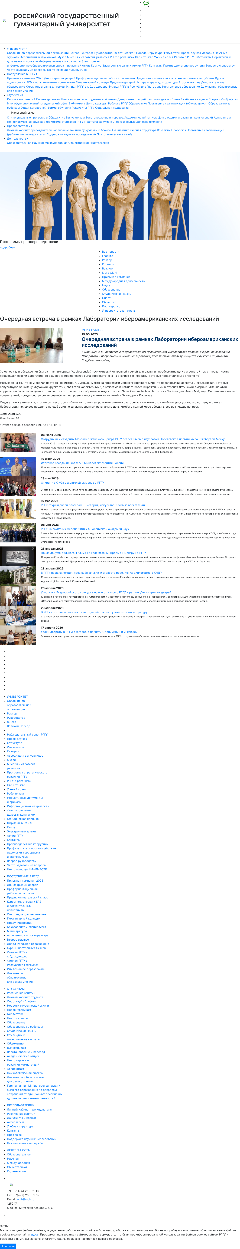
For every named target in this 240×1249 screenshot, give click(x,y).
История (208, 53)
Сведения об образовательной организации (38, 53)
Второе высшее (189, 82)
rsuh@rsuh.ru (25, 1199)
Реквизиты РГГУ (83, 107)
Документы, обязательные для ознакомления (130, 121)
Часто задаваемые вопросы (26, 69)
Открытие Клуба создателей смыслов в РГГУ (72, 482)
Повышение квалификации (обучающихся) (177, 103)
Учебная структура (143, 130)
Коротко (108, 264)
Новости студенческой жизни (28, 1005)
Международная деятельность (123, 281)
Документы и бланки (96, 130)
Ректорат (86, 53)
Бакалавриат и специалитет (26, 927)
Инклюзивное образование (181, 86)
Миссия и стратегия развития (88, 57)
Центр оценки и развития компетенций (185, 117)
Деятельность (17, 138)
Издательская (99, 142)
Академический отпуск (140, 117)
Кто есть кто (144, 57)
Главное (107, 256)
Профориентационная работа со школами (105, 78)
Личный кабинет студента (189, 99)
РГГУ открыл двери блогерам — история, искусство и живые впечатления (93, 505)
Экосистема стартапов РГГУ (63, 121)
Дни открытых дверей (59, 78)
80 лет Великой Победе (130, 53)
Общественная (78, 142)
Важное (107, 268)
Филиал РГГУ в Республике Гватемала (134, 86)
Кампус (96, 65)
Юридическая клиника (23, 818)
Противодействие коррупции (184, 65)
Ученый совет (163, 57)
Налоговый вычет (23, 112)
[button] (18, 200)
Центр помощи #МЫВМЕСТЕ (67, 69)
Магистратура (17, 931)
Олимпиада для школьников (27, 914)
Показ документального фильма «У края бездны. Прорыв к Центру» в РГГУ (93, 553)
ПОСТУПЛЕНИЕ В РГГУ (23, 876)
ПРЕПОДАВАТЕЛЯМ (20, 1105)
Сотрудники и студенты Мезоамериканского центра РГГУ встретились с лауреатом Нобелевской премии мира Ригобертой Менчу (133, 439)
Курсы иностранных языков (45, 86)
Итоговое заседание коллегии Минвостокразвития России (82, 463)
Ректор (75, 53)
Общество (109, 302)
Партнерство (111, 306)
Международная (56, 142)
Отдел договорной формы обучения (46, 107)
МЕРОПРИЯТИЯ (92, 330)
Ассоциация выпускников (38, 57)
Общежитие (56, 117)
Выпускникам (75, 117)
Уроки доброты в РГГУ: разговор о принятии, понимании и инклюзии (89, 632)
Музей (61, 57)
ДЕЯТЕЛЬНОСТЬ (18, 1150)
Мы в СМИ (109, 272)
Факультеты (171, 53)
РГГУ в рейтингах (122, 57)
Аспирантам (222, 117)
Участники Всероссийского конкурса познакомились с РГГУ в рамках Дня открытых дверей (106, 592)
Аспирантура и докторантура (157, 82)
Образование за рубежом (25, 1026)
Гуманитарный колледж (92, 82)
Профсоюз (178, 130)
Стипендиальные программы (27, 117)
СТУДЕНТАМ (16, 988)
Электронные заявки (116, 65)
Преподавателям (19, 126)
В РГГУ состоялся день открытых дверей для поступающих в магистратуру (94, 612)
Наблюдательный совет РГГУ (27, 734)
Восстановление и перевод (105, 117)
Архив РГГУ (140, 65)
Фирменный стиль (77, 65)
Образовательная (19, 142)
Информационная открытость (60, 61)
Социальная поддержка (112, 107)
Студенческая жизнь (116, 293)
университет (16, 48)
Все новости (110, 251)
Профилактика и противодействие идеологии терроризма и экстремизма (31, 852)
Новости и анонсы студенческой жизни (89, 99)
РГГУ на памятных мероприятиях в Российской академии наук (85, 529)
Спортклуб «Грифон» (223, 99)
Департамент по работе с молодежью (144, 99)
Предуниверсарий (122, 82)
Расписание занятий (21, 99)
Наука (106, 285)
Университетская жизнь (119, 310)
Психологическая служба (25, 121)
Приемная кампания (116, 277)
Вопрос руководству (220, 65)
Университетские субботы (196, 78)
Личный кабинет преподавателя (29, 130)
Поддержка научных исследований (71, 134)
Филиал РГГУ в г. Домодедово (87, 86)
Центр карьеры (96, 103)
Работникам (203, 57)
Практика (91, 121)
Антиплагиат (120, 130)
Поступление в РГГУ (21, 74)
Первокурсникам (48, 99)
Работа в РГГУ (184, 57)
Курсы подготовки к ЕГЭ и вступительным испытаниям (24, 906)
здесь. (35, 1234)
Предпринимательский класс (156, 78)
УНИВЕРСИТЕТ (17, 696)
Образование (138, 103)
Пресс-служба (191, 53)
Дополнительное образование (28, 943)
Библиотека (77, 103)
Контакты (155, 65)
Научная (38, 142)
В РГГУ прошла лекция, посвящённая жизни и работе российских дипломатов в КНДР (101, 572)
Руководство (103, 53)
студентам (14, 95)
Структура (155, 53)
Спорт (106, 298)
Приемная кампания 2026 (25, 78)
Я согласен (8, 1246)
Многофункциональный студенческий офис (37, 103)
